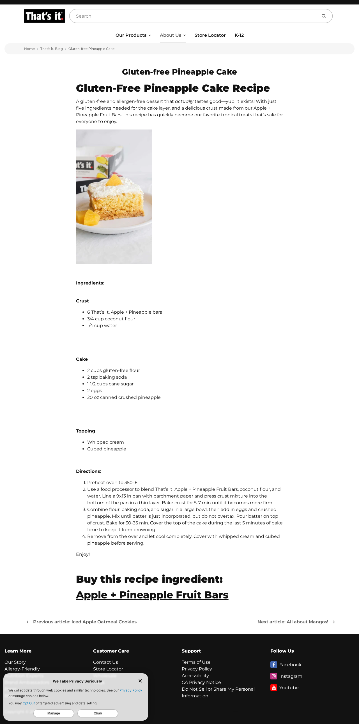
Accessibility (195, 675)
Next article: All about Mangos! (292, 621)
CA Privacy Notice (201, 682)
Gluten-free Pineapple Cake (91, 49)
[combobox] (192, 16)
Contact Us (105, 662)
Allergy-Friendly (22, 669)
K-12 (239, 35)
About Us (170, 35)
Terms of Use (196, 662)
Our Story (15, 662)
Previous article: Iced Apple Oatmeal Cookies (85, 621)
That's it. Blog (51, 49)
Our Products (131, 35)
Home (29, 49)
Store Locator (210, 35)
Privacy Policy (197, 669)
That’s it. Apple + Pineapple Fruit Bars (196, 489)
